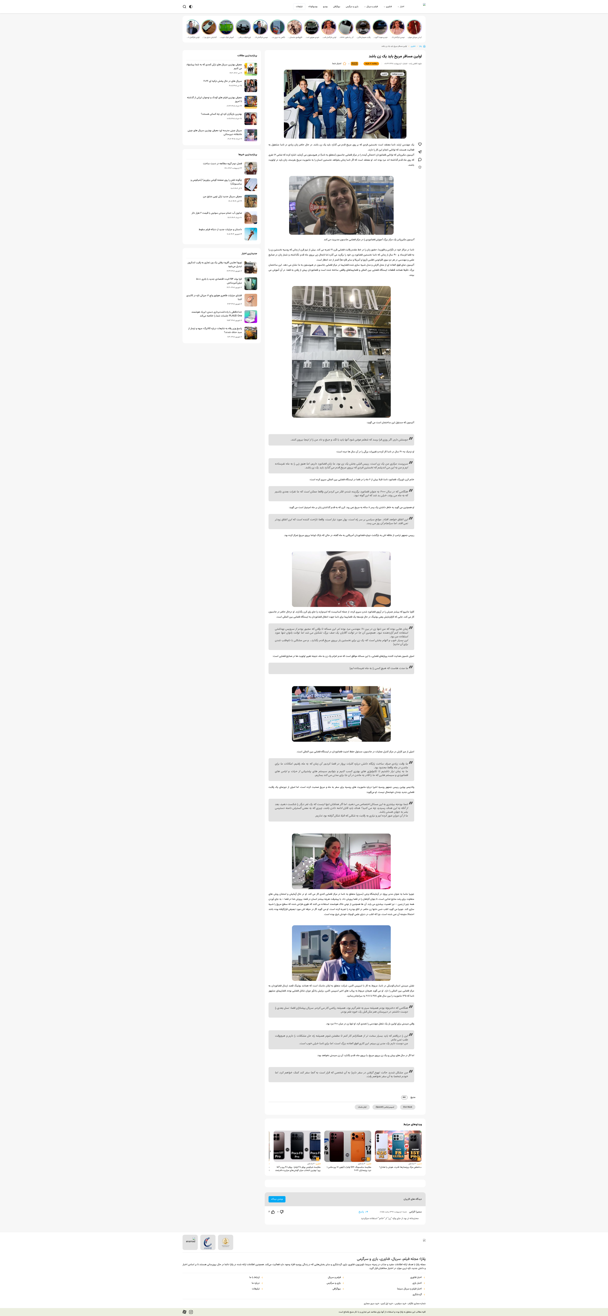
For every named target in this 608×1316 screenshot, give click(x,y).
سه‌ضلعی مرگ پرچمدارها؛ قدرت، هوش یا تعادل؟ (400, 1167)
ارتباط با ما (254, 1277)
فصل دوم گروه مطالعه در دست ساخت (222, 164)
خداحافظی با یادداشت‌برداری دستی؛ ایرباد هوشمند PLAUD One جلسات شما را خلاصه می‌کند (216, 314)
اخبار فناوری (416, 1277)
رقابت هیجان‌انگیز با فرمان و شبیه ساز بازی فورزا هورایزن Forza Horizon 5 (363, 37)
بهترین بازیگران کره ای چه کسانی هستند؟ (221, 114)
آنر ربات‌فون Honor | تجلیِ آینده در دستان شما (346, 37)
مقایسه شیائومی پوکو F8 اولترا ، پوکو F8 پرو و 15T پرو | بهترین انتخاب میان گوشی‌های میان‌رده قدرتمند (297, 1169)
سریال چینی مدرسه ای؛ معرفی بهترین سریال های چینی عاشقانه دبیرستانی (215, 132)
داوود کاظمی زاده (415, 63)
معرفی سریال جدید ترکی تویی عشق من (222, 197)
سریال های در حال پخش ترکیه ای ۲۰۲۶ (222, 81)
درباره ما (256, 1283)
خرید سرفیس (400, 1303)
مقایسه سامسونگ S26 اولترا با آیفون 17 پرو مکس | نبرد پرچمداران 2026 (349, 1169)
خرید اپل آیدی (387, 1303)
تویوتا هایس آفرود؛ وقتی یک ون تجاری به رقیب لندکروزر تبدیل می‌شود (214, 264)
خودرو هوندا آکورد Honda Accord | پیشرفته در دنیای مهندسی (380, 37)
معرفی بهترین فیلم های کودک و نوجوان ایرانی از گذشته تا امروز (214, 99)
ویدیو (325, 6)
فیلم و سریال (372, 6)
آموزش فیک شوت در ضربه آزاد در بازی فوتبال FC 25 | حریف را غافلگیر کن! (226, 37)
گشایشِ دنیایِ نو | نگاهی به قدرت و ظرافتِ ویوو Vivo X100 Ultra (209, 37)
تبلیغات (299, 6)
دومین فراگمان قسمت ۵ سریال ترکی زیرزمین (397, 37)
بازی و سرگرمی (352, 6)
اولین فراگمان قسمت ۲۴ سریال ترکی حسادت (192, 37)
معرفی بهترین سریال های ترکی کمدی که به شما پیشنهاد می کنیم (214, 66)
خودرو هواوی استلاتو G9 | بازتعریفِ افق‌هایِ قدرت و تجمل (312, 37)
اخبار (402, 6)
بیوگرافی (336, 6)
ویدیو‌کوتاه (312, 6)
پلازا (420, 46)
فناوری (389, 6)
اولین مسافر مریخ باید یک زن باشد (394, 46)
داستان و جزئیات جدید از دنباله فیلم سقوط (220, 230)
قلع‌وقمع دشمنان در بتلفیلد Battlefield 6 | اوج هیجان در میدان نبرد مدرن (295, 37)
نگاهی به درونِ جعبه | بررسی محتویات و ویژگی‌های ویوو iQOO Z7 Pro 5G (277, 37)
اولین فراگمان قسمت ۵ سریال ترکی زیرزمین (329, 37)
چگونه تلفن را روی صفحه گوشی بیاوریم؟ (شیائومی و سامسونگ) (216, 182)
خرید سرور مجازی (371, 1303)
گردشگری (417, 1295)
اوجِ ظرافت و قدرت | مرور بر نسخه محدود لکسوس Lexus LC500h (243, 37)
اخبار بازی (417, 1283)
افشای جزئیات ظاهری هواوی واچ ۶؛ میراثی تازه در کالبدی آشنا (214, 297)
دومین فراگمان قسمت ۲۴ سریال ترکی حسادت (260, 37)
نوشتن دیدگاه (277, 1199)
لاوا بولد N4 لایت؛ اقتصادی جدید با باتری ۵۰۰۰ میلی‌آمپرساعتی (219, 281)
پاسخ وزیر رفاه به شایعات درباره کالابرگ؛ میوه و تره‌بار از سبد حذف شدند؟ (215, 330)
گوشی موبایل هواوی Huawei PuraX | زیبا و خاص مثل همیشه (414, 37)
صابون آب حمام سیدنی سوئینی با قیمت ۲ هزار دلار (217, 213)
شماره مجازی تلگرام (417, 1303)
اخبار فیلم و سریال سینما (409, 1289)
